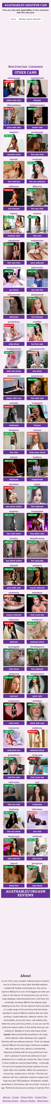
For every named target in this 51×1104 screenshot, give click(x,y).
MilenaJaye (37, 809)
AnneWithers (14, 755)
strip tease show (37, 452)
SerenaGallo (14, 646)
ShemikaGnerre (37, 646)
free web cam (37, 398)
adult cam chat (14, 100)
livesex (37, 425)
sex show (13, 289)
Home (13, 19)
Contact (15, 1097)
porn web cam (14, 127)
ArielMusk (37, 836)
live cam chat (37, 154)
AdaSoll (13, 863)
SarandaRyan (37, 375)
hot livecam (13, 208)
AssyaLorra (37, 592)
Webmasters (42, 1100)
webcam (14, 641)
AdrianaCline (37, 267)
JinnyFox (14, 538)
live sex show (13, 831)
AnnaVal (37, 430)
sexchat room (13, 154)
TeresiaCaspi (37, 132)
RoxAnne (37, 213)
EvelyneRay (14, 592)
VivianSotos (14, 700)
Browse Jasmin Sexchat (30, 19)
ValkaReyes (14, 186)
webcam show (37, 641)
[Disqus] (25, 935)
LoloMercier (13, 727)
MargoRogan (14, 836)
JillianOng (37, 186)
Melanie (14, 457)
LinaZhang (14, 809)
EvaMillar (37, 321)
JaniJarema (14, 673)
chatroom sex (13, 750)
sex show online (14, 506)
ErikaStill (14, 565)
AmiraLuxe (37, 565)
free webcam (14, 181)
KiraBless (37, 457)
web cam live (14, 858)
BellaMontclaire (37, 105)
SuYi (37, 782)
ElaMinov (13, 132)
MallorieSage (14, 78)
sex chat (37, 831)
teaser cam (37, 127)
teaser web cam (13, 398)
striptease (14, 425)
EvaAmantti (37, 402)
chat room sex (37, 614)
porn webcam (37, 262)
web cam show (14, 371)
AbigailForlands (37, 538)
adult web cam (37, 723)
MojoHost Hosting (10, 1100)
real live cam (14, 777)
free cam (37, 235)
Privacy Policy (27, 1097)
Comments (35, 66)
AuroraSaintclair (37, 348)
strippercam (37, 479)
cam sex (14, 696)
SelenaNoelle (14, 294)
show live (13, 885)
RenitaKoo (37, 700)
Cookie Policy (41, 1097)
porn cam (37, 696)
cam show (37, 885)
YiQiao (37, 484)
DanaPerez (14, 430)
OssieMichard (37, 78)
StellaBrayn (37, 619)
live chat (14, 452)
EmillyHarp (37, 727)
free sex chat (37, 208)
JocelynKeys (14, 321)
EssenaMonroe (14, 267)
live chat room (14, 533)
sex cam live (37, 289)
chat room (14, 723)
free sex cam (14, 804)
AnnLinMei (37, 159)
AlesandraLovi (13, 375)
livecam (37, 100)
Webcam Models (27, 1100)
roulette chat (14, 235)
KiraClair (14, 159)
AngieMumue (37, 240)
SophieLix (13, 402)
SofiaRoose (14, 619)
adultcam (13, 316)
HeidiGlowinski (14, 348)
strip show (14, 343)
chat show (14, 668)
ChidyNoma (37, 755)
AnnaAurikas (37, 511)
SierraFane (14, 484)
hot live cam (37, 343)
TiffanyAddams (14, 105)
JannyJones (37, 863)
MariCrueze (14, 782)
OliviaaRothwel (37, 673)
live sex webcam (37, 181)
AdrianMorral (37, 294)
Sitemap (6, 1097)
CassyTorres (14, 240)
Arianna (13, 213)
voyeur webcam (37, 587)
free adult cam (37, 533)
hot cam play (37, 560)
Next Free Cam (17, 66)
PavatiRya (13, 511)
